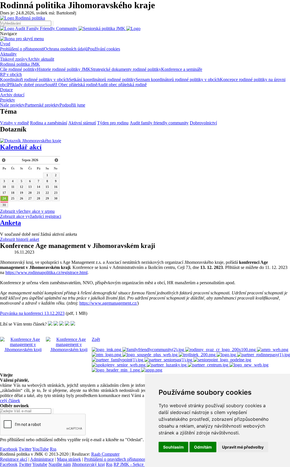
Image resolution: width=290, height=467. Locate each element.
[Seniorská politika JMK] (102, 28)
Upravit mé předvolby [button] (243, 447)
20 (30, 192)
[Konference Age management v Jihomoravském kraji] (23, 349)
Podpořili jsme (72, 105)
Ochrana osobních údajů (66, 48)
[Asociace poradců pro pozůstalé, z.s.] (151, 370)
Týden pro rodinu (113, 122)
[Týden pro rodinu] (227, 354)
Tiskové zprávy (13, 59)
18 (12, 192)
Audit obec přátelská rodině (122, 84)
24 (4, 198)
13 (30, 186)
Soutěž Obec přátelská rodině (71, 84)
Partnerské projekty (42, 105)
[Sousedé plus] (150, 354)
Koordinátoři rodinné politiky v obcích (34, 79)
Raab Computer (105, 454)
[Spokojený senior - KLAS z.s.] (119, 364)
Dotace (6, 89)
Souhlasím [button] (173, 447)
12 (21, 186)
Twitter (25, 449)
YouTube (40, 449)
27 (30, 198)
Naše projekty (12, 105)
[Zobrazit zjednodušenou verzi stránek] (133, 28)
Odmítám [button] (203, 447)
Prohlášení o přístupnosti (22, 48)
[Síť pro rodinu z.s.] (248, 364)
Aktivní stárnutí (82, 122)
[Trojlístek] (198, 354)
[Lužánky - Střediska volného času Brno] (167, 364)
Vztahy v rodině (14, 122)
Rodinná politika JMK (20, 64)
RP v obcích (11, 74)
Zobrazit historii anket (19, 239)
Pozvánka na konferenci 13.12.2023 (32, 313)
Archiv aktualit (40, 59)
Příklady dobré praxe (26, 84)
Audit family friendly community (159, 122)
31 (4, 205)
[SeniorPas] (168, 359)
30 (55, 198)
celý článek (10, 400)
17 (4, 192)
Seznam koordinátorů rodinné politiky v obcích (178, 79)
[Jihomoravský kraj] (107, 349)
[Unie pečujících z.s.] (116, 370)
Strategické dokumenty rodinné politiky (126, 69)
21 (38, 192)
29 (47, 198)
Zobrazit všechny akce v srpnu (27, 211)
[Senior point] (222, 359)
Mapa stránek (69, 459)
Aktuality (8, 54)
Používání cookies (104, 48)
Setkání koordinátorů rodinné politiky (102, 79)
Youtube (39, 464)
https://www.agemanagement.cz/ (108, 303)
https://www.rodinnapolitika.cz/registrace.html (46, 272)
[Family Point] (118, 359)
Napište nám (59, 464)
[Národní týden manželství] (107, 354)
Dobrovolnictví (203, 122)
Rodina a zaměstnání (48, 122)
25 (12, 198)
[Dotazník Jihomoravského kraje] (30, 140)
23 (55, 192)
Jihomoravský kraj (88, 464)
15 (47, 186)
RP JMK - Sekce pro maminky (141, 464)
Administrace (42, 459)
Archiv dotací (12, 94)
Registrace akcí (13, 459)
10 (4, 186)
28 (38, 198)
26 (21, 198)
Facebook (9, 449)
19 (21, 192)
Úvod (5, 43)
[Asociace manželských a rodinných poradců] (272, 349)
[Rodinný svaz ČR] (221, 349)
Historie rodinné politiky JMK (64, 69)
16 (55, 186)
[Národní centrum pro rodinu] (208, 364)
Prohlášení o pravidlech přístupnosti (116, 459)
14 (38, 186)
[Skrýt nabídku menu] (22, 38)
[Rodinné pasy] (263, 354)
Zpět (96, 339)
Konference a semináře (181, 69)
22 (47, 192)
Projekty (7, 99)
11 (12, 186)
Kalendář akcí (21, 147)
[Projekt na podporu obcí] (153, 349)
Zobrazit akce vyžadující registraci (30, 216)
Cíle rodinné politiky (18, 69)
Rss (53, 449)
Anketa (10, 222)
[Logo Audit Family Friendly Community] (39, 28)
